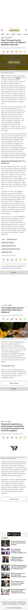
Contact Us (14, 604)
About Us (5, 602)
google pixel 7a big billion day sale (11, 249)
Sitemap (5, 604)
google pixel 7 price (7, 252)
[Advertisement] (14, 14)
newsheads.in (18, 608)
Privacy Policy (13, 602)
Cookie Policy (22, 602)
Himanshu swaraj (5, 47)
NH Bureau (3, 315)
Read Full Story (14, 383)
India (7, 34)
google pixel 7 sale (12, 239)
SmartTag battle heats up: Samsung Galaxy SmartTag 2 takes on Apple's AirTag (27, 306)
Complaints (22, 604)
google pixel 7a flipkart (8, 242)
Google (17, 78)
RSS (9, 604)
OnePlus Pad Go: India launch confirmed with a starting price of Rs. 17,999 (1, 306)
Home (2, 34)
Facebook (6, 268)
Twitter (19, 268)
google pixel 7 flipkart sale (9, 245)
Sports (19, 34)
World (13, 34)
